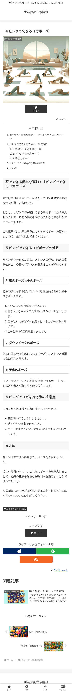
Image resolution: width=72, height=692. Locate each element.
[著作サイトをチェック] (19, 551)
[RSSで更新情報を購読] (36, 559)
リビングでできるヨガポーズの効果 (28, 144)
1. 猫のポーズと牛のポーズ (27, 149)
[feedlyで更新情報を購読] (52, 551)
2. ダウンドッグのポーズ (26, 153)
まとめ (13, 168)
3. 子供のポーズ (21, 158)
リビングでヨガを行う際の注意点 (27, 163)
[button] (36, 109)
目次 (31, 128)
